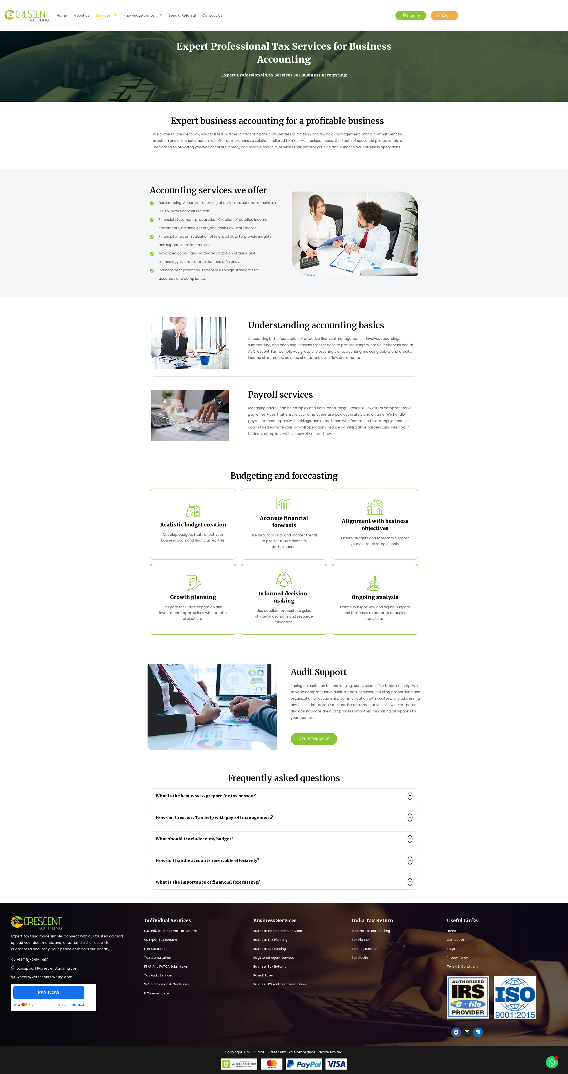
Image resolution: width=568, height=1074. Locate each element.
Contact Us (212, 15)
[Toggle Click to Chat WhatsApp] (552, 1062)
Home (62, 15)
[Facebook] (456, 1032)
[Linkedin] (478, 1032)
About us (81, 15)
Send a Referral (182, 15)
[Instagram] (467, 1032)
